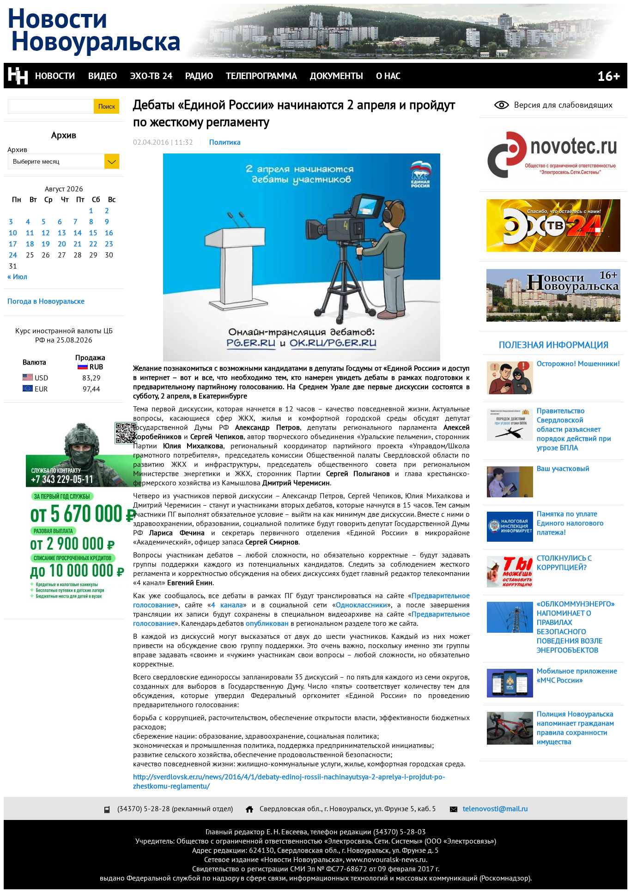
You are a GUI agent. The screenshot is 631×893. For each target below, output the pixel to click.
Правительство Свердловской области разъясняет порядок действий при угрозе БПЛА (574, 429)
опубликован (267, 623)
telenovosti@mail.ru (495, 808)
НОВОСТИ (55, 76)
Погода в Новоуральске (46, 301)
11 (30, 232)
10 (13, 232)
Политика (225, 142)
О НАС (388, 76)
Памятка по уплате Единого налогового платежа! (570, 523)
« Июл (17, 276)
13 (62, 232)
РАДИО (199, 76)
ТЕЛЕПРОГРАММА (261, 76)
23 (109, 243)
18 (30, 243)
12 (46, 232)
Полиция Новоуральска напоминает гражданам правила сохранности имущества (575, 727)
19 (46, 243)
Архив (17, 149)
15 (93, 232)
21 (77, 243)
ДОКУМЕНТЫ (336, 76)
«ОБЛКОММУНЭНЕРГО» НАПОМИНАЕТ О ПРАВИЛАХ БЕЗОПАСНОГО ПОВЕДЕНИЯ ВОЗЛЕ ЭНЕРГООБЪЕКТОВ (576, 626)
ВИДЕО (102, 76)
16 (109, 232)
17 (13, 243)
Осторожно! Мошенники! (578, 363)
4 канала (227, 604)
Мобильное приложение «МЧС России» (577, 675)
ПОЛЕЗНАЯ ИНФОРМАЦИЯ (553, 345)
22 (93, 243)
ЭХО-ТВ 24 (151, 76)
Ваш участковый (563, 468)
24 (13, 254)
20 (62, 243)
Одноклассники (361, 604)
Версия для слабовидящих (562, 104)
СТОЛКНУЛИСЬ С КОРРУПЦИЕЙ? (564, 562)
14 (77, 232)
